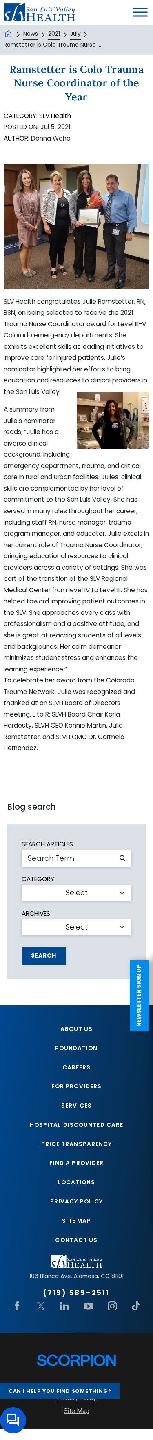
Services (76, 1106)
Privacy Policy (76, 1202)
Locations (76, 1182)
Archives (36, 913)
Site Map (76, 1221)
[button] (140, 12)
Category (38, 879)
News (30, 34)
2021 (54, 34)
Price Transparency (76, 1144)
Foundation (76, 1048)
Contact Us (76, 1240)
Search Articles (47, 844)
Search (43, 956)
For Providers (76, 1086)
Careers (76, 1067)
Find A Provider (76, 1163)
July (75, 34)
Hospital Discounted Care (76, 1125)
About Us (76, 1029)
